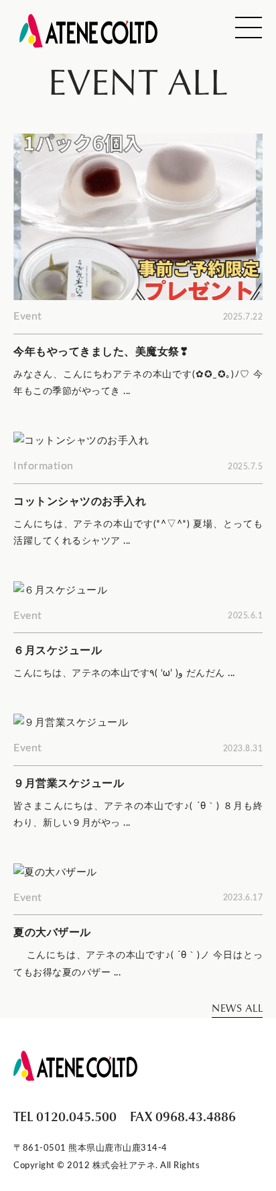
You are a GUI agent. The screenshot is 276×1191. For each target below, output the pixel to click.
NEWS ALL (237, 1007)
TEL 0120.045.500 (65, 1115)
